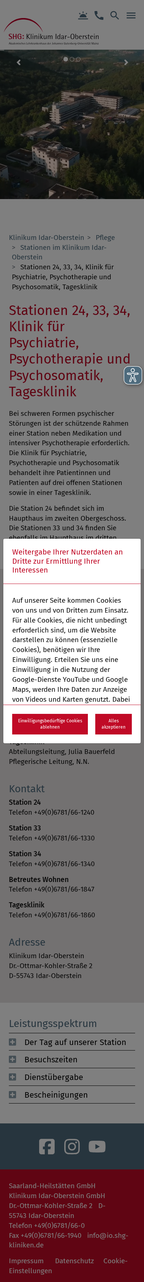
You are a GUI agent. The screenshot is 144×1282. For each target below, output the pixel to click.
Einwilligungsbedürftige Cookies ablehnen (50, 724)
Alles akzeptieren (114, 724)
